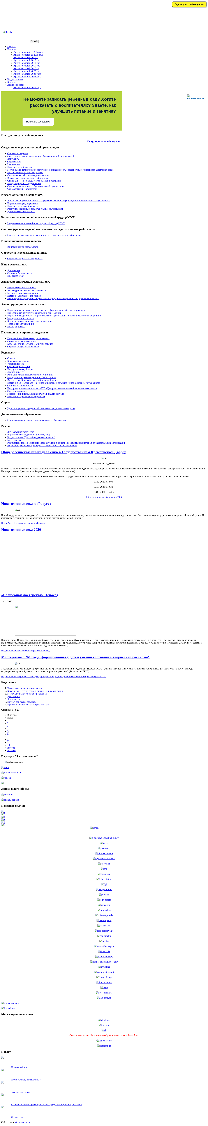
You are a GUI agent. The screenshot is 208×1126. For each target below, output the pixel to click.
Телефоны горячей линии (20, 324)
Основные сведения (17, 153)
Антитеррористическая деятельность (26, 290)
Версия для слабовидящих (189, 4)
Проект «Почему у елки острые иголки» (28, 704)
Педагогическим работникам (22, 206)
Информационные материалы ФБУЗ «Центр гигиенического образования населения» (52, 388)
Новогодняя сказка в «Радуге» (26, 504)
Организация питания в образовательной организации (35, 186)
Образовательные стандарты (22, 189)
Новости (11, 49)
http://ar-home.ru (22, 1122)
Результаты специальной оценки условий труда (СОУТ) (36, 223)
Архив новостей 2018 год (26, 63)
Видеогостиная (15, 79)
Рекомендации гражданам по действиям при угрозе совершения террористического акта (53, 298)
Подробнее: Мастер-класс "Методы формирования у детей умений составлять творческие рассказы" (53, 676)
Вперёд (11, 747)
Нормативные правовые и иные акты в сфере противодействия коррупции (46, 310)
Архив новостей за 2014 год (28, 52)
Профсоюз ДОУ (15, 276)
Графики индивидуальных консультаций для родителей (36, 393)
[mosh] (5, 767)
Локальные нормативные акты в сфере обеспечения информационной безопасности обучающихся (58, 200)
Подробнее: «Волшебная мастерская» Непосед (25, 650)
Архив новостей (15, 84)
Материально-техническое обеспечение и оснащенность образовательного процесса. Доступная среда (60, 169)
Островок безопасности (19, 273)
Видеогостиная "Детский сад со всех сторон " (31, 437)
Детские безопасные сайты (21, 211)
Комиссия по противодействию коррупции (29, 321)
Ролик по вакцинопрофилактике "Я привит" (30, 374)
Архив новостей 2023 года (27, 74)
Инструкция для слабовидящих (104, 141)
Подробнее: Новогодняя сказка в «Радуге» (23, 523)
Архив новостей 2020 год (26, 68)
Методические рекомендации (22, 293)
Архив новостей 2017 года (27, 60)
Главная (11, 46)
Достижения (13, 270)
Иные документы (16, 326)
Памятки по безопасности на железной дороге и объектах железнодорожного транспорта (53, 383)
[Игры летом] (2, 1107)
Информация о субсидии (20, 369)
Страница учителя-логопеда (22, 341)
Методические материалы (20, 318)
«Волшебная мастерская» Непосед (29, 595)
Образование (14, 161)
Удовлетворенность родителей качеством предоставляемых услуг (41, 408)
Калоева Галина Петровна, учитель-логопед (30, 344)
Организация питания (18, 366)
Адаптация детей (16, 372)
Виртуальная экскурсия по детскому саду (28, 434)
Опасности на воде (17, 391)
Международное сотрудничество (24, 183)
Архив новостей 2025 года (27, 87)
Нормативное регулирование (22, 203)
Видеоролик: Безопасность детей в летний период (33, 380)
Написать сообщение (38, 121)
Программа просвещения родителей (26, 396)
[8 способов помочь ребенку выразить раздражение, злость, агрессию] (2, 1095)
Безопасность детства (18, 361)
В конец (11, 750)
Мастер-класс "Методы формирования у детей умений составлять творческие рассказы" (75, 657)
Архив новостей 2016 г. (25, 57)
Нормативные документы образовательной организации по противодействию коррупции (54, 315)
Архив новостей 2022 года (27, 71)
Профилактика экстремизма (21, 287)
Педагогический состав (19, 167)
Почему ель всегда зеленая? (21, 702)
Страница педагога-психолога (23, 346)
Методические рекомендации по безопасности (31, 377)
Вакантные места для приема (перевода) (28, 178)
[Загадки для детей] (2, 1082)
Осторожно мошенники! (20, 385)
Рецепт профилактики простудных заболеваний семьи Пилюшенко (42, 445)
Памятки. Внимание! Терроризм (24, 295)
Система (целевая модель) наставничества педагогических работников (44, 235)
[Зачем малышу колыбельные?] (2, 1070)
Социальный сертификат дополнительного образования (36, 420)
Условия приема (15, 363)
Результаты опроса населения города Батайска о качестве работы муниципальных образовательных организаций (66, 443)
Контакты (12, 82)
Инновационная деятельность (22, 247)
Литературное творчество (20, 432)
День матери (13, 696)
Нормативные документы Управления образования (34, 313)
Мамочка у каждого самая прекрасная (27, 693)
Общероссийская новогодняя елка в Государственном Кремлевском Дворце (63, 452)
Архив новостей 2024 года (27, 76)
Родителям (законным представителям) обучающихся (35, 208)
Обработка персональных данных (24, 258)
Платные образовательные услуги (25, 172)
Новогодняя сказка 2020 (21, 530)
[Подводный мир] (2, 1057)
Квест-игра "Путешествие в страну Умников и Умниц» (36, 691)
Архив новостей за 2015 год (28, 54)
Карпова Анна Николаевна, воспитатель (28, 338)
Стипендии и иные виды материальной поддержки (34, 180)
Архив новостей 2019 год (26, 65)
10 (8, 745)
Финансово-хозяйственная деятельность (28, 175)
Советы (11, 358)
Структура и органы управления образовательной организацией (40, 156)
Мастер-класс (14, 440)
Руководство (13, 164)
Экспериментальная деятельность (24, 688)
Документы (13, 159)
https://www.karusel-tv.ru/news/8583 (104, 497)
